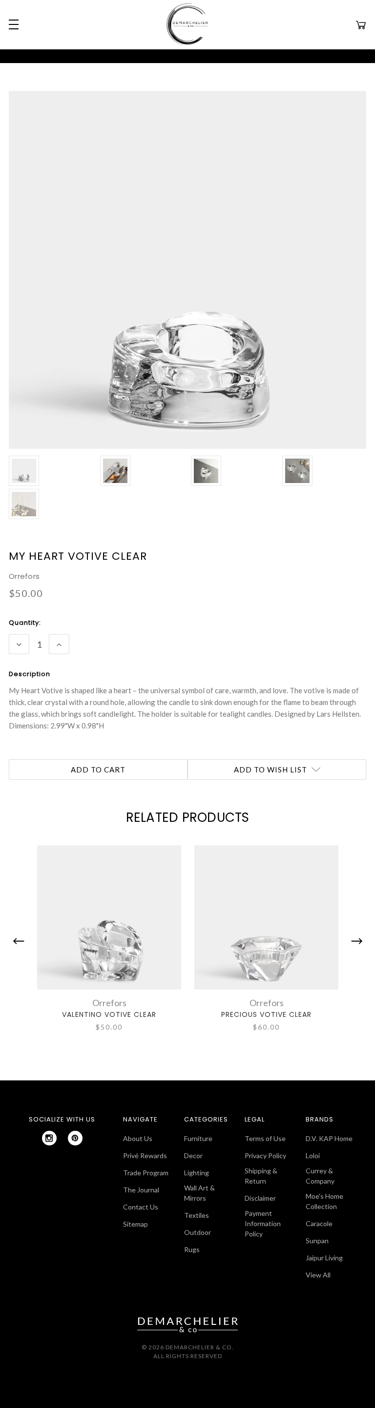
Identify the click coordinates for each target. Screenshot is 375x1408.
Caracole (319, 1223)
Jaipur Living (324, 1258)
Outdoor (197, 1232)
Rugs (192, 1249)
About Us (137, 1138)
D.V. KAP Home (329, 1138)
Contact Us (140, 1207)
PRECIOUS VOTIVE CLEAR (266, 1014)
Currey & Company (320, 1175)
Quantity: (25, 622)
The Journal (141, 1190)
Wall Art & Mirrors (199, 1193)
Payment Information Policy (263, 1223)
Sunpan (317, 1240)
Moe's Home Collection (324, 1201)
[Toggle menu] (12, 24)
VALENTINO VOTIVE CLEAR (109, 1014)
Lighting (196, 1172)
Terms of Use (265, 1138)
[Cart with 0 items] (361, 24)
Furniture (198, 1138)
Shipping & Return (261, 1175)
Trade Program (145, 1172)
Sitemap (135, 1224)
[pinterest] (75, 1138)
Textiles (196, 1215)
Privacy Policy (265, 1155)
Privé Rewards (145, 1155)
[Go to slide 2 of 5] (354, 941)
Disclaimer (260, 1198)
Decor (193, 1155)
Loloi (313, 1155)
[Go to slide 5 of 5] (21, 941)
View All (318, 1275)
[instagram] (49, 1138)
